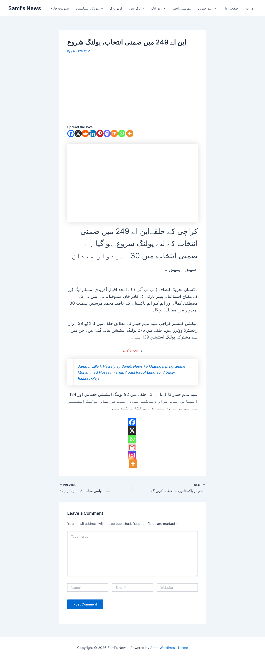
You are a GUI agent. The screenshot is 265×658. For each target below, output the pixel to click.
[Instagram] (132, 455)
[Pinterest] (100, 133)
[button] (101, 8)
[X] (78, 133)
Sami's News (24, 8)
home (249, 8)
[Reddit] (85, 133)
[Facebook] (71, 133)
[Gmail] (132, 447)
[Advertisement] (132, 89)
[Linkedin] (92, 133)
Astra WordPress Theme (169, 648)
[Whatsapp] (121, 133)
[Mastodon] (107, 133)
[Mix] (114, 133)
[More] (129, 133)
